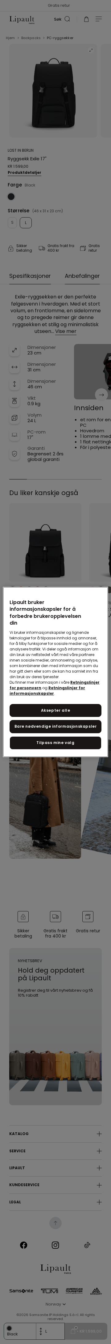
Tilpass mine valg (55, 742)
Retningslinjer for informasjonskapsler (47, 690)
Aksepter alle (55, 710)
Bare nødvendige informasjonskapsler (55, 726)
